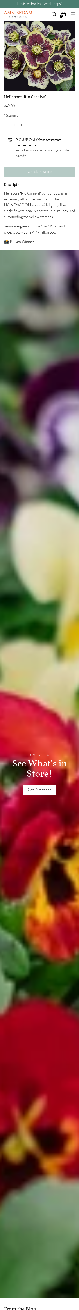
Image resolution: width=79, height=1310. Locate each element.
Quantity (11, 115)
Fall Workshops (49, 4)
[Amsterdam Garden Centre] (18, 14)
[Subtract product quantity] (21, 124)
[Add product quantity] (8, 124)
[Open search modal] (53, 14)
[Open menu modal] (72, 14)
